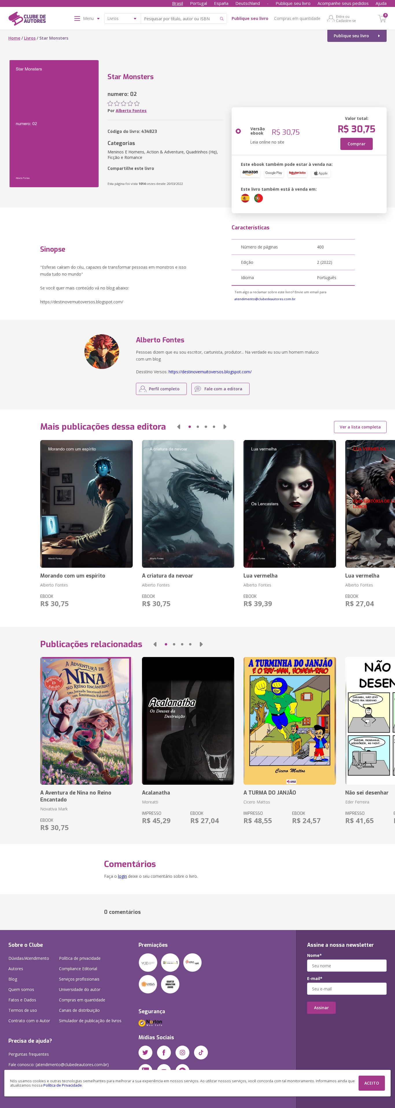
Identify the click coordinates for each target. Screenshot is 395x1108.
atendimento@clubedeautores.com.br (265, 299)
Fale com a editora (223, 388)
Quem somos (21, 989)
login (122, 876)
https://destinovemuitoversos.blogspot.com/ (210, 371)
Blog (12, 979)
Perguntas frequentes (28, 1054)
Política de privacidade (80, 958)
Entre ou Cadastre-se (346, 18)
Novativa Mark (54, 809)
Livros (30, 38)
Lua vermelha (260, 575)
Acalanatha (156, 792)
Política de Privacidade (62, 1085)
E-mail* (314, 978)
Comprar (357, 143)
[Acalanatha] (188, 721)
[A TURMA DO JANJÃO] (289, 721)
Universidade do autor (79, 989)
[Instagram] (182, 1052)
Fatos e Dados (22, 1000)
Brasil (177, 3)
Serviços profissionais (79, 979)
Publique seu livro (293, 3)
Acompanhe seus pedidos (343, 3)
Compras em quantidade (297, 18)
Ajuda (381, 3)
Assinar (321, 1007)
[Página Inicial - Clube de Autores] (27, 20)
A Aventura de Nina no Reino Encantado (75, 796)
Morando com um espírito (72, 575)
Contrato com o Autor (29, 1020)
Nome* (314, 955)
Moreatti (150, 802)
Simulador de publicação (90, 1020)
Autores (15, 968)
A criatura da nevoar (167, 575)
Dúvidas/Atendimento (28, 958)
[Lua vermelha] (289, 504)
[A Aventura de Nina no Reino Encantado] (86, 721)
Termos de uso (22, 1010)
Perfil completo (164, 388)
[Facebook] (164, 1052)
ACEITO (371, 1083)
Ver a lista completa (360, 427)
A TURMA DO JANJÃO (269, 792)
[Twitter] (145, 1052)
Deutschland (247, 3)
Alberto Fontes (131, 110)
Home (14, 38)
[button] (178, 427)
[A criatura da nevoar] (188, 504)
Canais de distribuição (79, 1010)
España (221, 3)
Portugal (198, 3)
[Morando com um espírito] (86, 504)
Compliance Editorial (78, 968)
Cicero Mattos (256, 802)
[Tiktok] (201, 1052)
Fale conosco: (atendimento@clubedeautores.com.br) (58, 1064)
